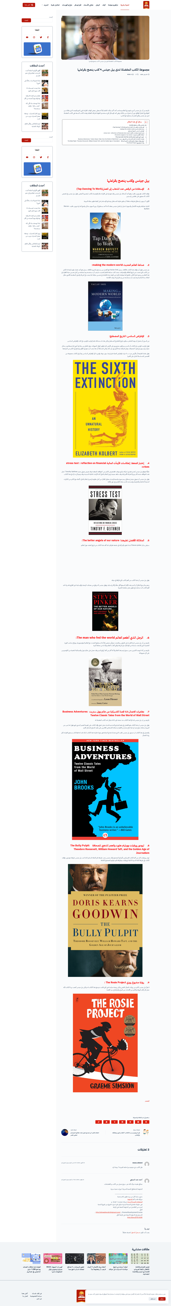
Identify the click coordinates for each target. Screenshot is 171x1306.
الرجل (98, 5)
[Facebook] (146, 1122)
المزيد (46, 5)
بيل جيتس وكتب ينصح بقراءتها (137, 125)
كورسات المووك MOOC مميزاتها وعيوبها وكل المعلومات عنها (54, 1269)
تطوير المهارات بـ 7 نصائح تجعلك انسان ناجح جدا (75, 1268)
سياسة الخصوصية (36, 1296)
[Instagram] (34, 37)
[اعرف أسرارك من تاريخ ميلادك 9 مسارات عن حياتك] (118, 1258)
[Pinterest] (130, 1122)
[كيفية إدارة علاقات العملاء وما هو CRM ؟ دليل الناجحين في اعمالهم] (31, 1258)
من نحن (39, 1299)
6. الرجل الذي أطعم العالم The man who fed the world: (130, 137)
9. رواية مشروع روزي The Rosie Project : (136, 143)
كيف (103, 5)
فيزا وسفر (78, 5)
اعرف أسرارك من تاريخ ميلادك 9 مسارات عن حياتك (118, 1268)
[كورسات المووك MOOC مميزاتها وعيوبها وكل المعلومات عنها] (52, 1258)
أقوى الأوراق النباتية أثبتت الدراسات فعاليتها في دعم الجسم (32, 73)
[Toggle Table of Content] (145, 122)
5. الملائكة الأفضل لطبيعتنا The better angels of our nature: (130, 135)
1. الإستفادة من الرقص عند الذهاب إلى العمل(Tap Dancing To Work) (130, 127)
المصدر (147, 1101)
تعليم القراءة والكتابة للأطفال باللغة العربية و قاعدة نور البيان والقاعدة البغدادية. (141, 1270)
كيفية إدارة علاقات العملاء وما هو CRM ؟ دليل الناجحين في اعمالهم (31, 1269)
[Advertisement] (105, 93)
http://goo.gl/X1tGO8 (134, 1217)
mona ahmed (137, 1163)
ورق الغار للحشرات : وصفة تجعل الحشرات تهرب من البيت (32, 116)
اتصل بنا (25, 1296)
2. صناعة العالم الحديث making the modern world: (133, 129)
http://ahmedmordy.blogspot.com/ (108, 1212)
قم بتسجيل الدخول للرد (66, 1163)
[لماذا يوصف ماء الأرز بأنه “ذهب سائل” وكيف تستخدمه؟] (45, 106)
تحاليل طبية (55, 5)
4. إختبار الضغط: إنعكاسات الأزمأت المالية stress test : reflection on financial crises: (125, 133)
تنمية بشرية (125, 5)
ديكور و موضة (113, 5)
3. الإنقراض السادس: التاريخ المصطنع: (137, 131)
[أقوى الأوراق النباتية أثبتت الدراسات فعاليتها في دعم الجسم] (45, 73)
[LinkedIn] (122, 1122)
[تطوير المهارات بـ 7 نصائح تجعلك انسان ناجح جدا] (74, 1258)
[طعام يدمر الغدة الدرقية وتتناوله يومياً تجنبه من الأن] (45, 98)
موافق (162, 1299)
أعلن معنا (27, 5)
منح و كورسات (67, 5)
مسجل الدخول (135, 1232)
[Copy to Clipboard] (98, 1122)
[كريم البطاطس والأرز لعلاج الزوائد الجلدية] (45, 126)
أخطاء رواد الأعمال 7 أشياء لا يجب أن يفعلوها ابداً (97, 1268)
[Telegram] (114, 1122)
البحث (51, 17)
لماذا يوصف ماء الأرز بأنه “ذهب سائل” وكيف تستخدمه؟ (33, 106)
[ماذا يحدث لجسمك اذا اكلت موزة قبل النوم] (45, 91)
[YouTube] (27, 37)
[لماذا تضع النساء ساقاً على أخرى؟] (45, 83)
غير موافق (153, 1299)
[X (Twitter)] (138, 1122)
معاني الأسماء (88, 5)
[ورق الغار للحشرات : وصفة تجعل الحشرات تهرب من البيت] (45, 116)
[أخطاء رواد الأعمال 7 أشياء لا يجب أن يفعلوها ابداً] (96, 1258)
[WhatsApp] (106, 1122)
